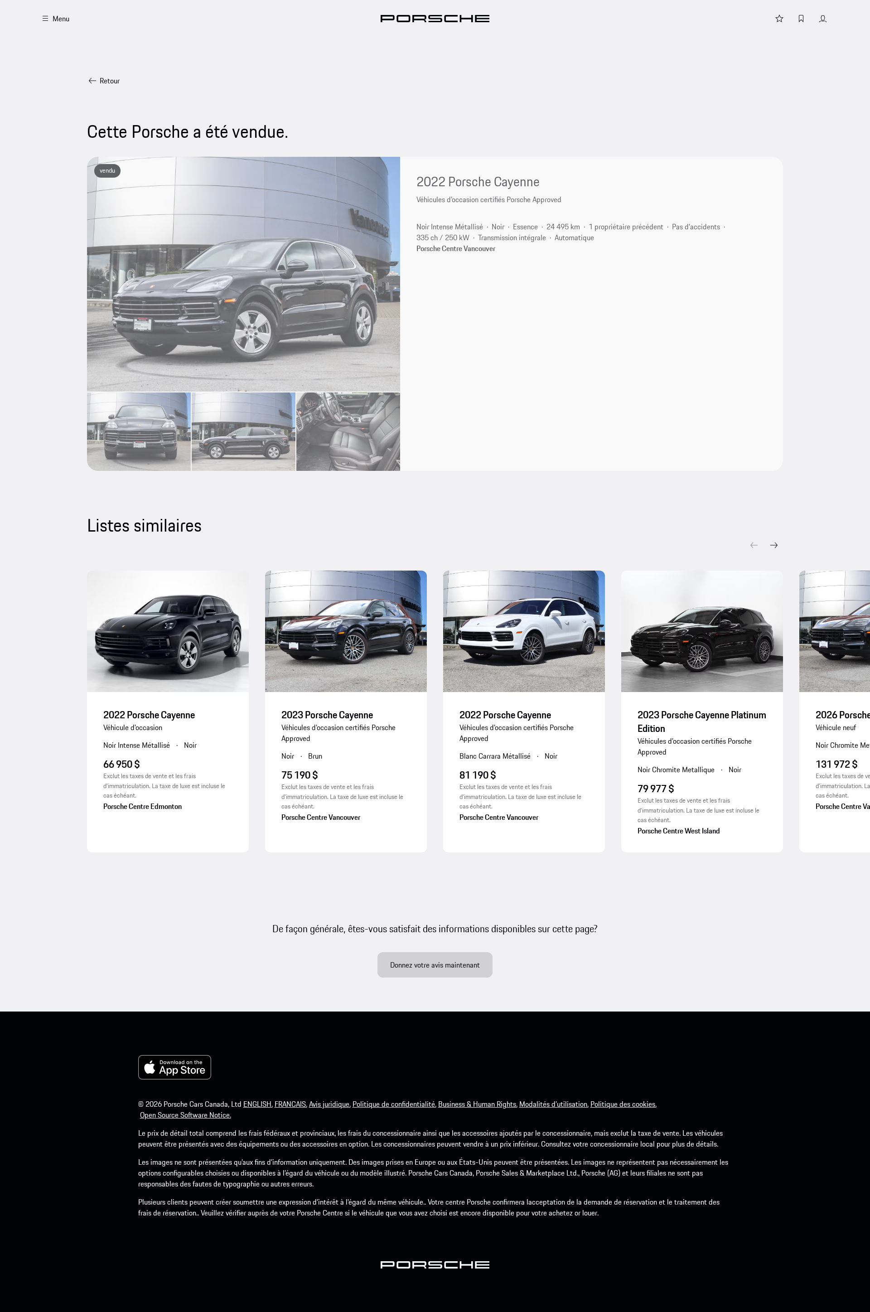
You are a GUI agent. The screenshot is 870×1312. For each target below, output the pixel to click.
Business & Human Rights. (477, 1104)
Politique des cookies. (623, 1104)
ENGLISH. (258, 1104)
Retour (110, 80)
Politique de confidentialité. (394, 1104)
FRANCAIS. (291, 1104)
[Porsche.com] (435, 18)
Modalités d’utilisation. (554, 1104)
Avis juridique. (330, 1104)
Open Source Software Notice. (185, 1114)
